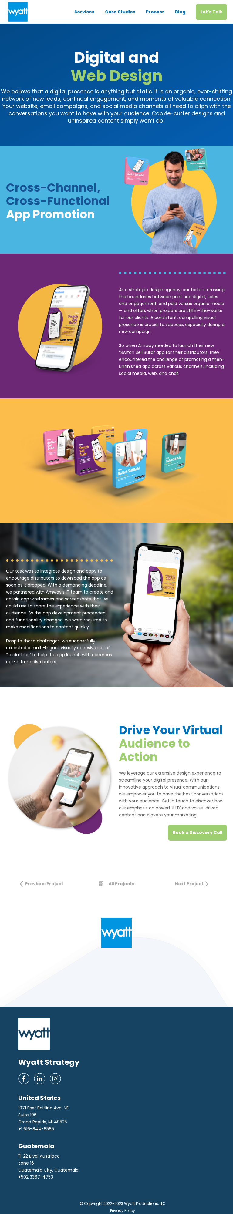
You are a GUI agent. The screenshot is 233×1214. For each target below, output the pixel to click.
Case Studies (120, 12)
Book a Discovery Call (197, 832)
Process (155, 12)
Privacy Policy (122, 1210)
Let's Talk (211, 12)
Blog (180, 12)
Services (84, 12)
